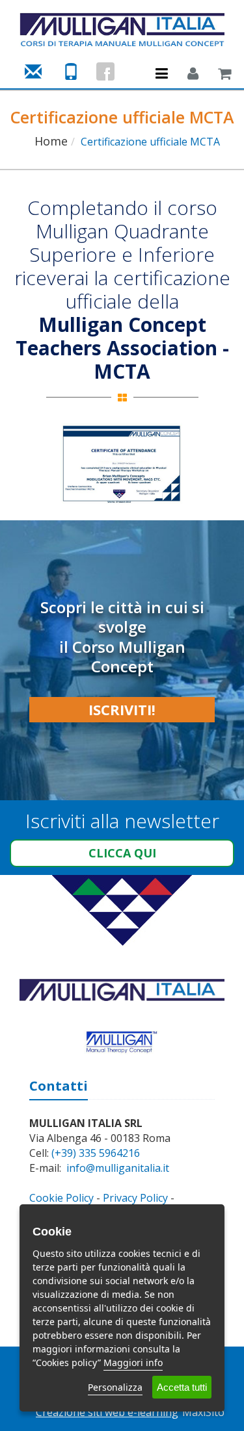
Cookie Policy (61, 1198)
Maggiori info (133, 1362)
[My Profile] (192, 75)
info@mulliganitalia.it (117, 1168)
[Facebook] (105, 71)
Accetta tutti (182, 1387)
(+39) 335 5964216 (95, 1153)
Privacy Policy (135, 1198)
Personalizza (115, 1387)
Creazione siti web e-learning (107, 1412)
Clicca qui (122, 853)
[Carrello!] (224, 75)
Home (51, 141)
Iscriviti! (122, 709)
